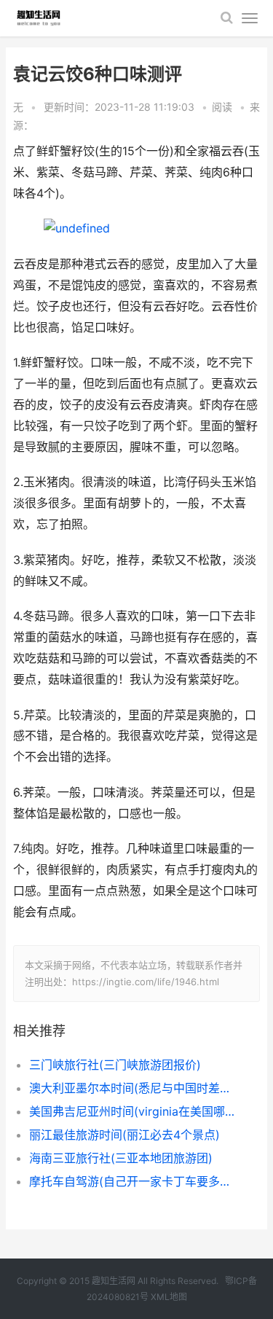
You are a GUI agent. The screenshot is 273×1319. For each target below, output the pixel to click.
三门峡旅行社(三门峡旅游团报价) (115, 1064)
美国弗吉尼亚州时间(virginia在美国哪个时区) (133, 1111)
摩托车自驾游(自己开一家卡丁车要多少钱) (133, 1181)
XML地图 (169, 1296)
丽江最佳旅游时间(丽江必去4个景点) (124, 1134)
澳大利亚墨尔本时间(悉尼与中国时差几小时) (133, 1088)
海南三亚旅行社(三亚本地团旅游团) (121, 1158)
